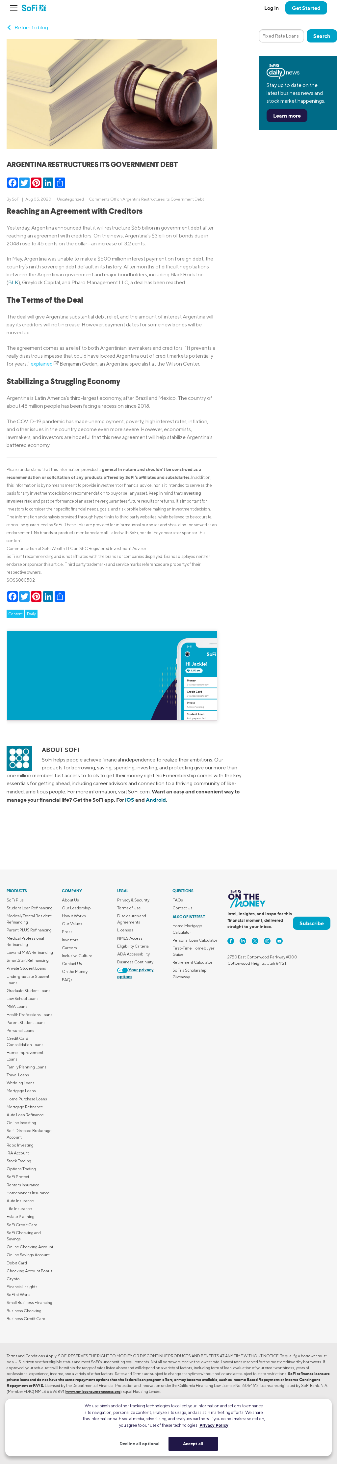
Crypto (13, 1278)
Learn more (287, 115)
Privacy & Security (133, 900)
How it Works (74, 915)
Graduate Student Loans (28, 990)
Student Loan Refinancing (30, 907)
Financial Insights (22, 1286)
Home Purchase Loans (27, 1098)
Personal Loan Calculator (195, 940)
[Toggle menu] (16, 8)
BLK (13, 282)
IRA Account (18, 1152)
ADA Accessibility (133, 954)
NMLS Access (130, 938)
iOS (129, 799)
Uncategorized (70, 199)
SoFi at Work (18, 1294)
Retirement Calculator (192, 962)
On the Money (75, 971)
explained (42, 364)
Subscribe (311, 923)
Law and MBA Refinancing (30, 952)
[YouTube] (279, 941)
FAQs (67, 979)
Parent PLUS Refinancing (29, 929)
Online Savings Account (28, 1254)
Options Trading (21, 1168)
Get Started (306, 8)
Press (67, 931)
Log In (271, 8)
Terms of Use (129, 907)
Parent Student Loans (26, 1022)
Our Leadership (76, 907)
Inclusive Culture (77, 955)
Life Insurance (19, 1208)
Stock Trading (19, 1160)
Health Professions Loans (29, 1014)
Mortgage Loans (21, 1090)
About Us (70, 900)
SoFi (16, 199)
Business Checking (24, 1310)
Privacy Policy (213, 1425)
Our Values (72, 923)
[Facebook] (230, 941)
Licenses (125, 929)
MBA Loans (17, 1006)
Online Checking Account (30, 1246)
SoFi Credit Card (22, 1224)
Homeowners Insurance (28, 1192)
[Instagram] (267, 941)
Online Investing (21, 1122)
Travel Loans (18, 1074)
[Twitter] (255, 941)
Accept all (193, 1443)
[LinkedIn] (243, 941)
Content (15, 613)
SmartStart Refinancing (28, 960)
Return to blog (31, 27)
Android (156, 799)
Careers (69, 947)
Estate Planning (21, 1216)
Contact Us (72, 963)
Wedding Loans (21, 1082)
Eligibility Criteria (133, 946)
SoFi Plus (15, 900)
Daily (31, 613)
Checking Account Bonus (29, 1270)
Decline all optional (139, 1443)
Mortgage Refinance (25, 1106)
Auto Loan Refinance (25, 1114)
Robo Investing (20, 1145)
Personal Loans (20, 1030)
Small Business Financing (29, 1302)
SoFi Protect (18, 1176)
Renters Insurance (23, 1184)
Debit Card (17, 1262)
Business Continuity (135, 961)
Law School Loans (23, 998)
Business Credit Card (26, 1318)
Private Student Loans (26, 968)
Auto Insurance (20, 1200)
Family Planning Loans (26, 1066)
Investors (70, 939)
